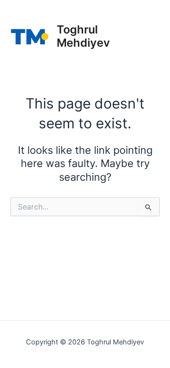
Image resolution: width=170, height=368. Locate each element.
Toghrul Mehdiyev (83, 36)
